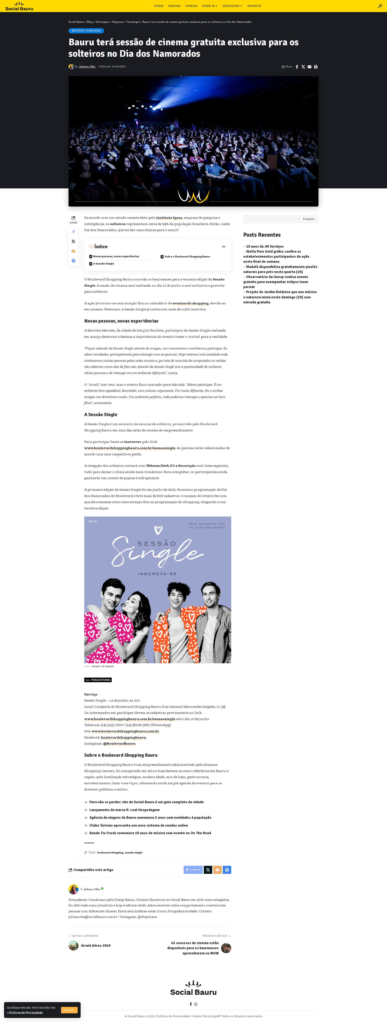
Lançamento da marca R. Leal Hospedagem (124, 810)
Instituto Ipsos (169, 217)
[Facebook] (191, 1004)
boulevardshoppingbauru (123, 737)
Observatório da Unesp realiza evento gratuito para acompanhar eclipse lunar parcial (275, 282)
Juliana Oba (87, 66)
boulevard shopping (110, 852)
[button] (69, 1010)
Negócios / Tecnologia (86, 30)
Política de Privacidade (26, 1012)
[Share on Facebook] (297, 67)
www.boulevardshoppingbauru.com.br (125, 731)
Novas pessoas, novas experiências (116, 256)
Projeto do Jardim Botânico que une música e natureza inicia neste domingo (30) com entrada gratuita (280, 297)
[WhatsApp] (196, 1004)
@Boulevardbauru (119, 743)
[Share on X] (303, 67)
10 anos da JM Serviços (265, 246)
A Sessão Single (103, 263)
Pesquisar (308, 219)
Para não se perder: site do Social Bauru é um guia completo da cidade (146, 802)
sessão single (134, 852)
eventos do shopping (191, 303)
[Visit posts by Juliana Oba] (71, 66)
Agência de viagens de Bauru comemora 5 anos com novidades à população (150, 817)
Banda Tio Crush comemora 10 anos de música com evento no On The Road (150, 833)
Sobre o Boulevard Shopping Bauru (187, 256)
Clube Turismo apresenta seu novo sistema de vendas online (138, 825)
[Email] (309, 67)
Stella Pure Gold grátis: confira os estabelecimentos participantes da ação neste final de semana (276, 256)
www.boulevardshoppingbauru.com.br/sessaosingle (129, 448)
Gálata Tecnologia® (206, 1016)
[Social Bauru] (19, 6)
